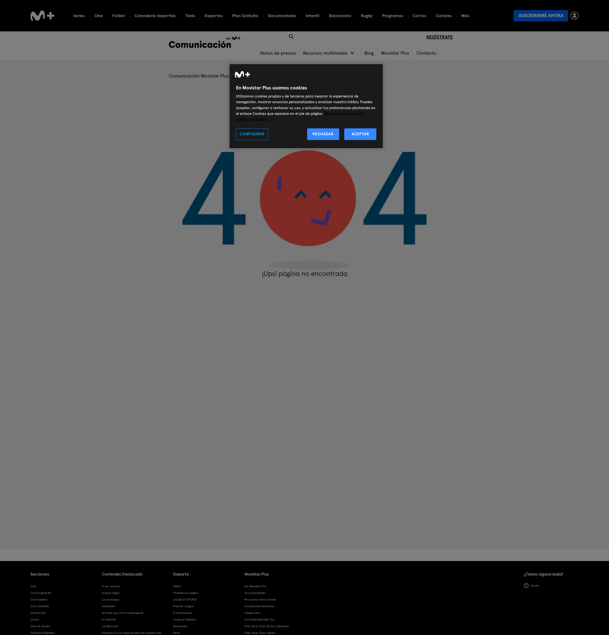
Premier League (183, 606)
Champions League (185, 593)
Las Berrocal (110, 626)
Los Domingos (110, 599)
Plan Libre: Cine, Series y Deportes (267, 626)
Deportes (214, 15)
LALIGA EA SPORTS (184, 599)
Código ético (253, 613)
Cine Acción (38, 613)
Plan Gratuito (245, 15)
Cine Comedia (39, 606)
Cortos (419, 15)
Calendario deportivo (155, 15)
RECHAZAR (323, 134)
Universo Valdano (184, 619)
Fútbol (118, 15)
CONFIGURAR (252, 134)
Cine (98, 15)
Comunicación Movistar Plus (199, 76)
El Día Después (182, 613)
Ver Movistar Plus (255, 586)
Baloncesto (340, 15)
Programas (392, 15)
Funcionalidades (255, 593)
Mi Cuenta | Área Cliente (260, 599)
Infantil (312, 15)
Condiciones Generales (260, 606)
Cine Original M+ (41, 593)
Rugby (367, 15)
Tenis (190, 15)
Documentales (282, 15)
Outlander (108, 606)
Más (465, 15)
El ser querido (111, 586)
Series (79, 15)
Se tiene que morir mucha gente (122, 613)
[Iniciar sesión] (574, 16)
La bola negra (111, 593)
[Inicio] (42, 15)
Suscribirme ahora (541, 15)
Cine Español (38, 599)
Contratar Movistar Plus (260, 619)
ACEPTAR (360, 134)
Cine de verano (40, 626)
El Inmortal (109, 619)
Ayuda (535, 585)
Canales (444, 15)
